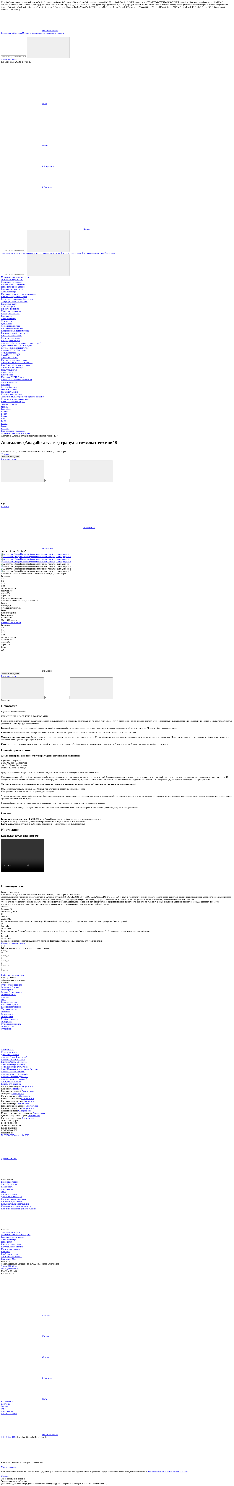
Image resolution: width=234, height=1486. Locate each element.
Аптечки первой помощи (13, 1072)
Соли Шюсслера (8, 292)
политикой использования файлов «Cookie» (168, 1472)
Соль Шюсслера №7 (10, 355)
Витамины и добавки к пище (14, 333)
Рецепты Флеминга (10, 309)
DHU (3, 421)
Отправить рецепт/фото (12, 279)
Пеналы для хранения (11, 1084)
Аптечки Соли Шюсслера (13, 1059)
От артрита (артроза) (10, 987)
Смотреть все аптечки (11, 1081)
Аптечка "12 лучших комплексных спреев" (21, 343)
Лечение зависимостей (11, 394)
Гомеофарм (6, 409)
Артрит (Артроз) (9, 382)
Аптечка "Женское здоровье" (14, 1076)
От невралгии (7, 1026)
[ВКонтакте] (6, 551)
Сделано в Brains (9, 1158)
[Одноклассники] (10, 551)
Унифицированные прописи (14, 301)
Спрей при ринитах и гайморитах (16, 362)
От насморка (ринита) (11, 1024)
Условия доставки (9, 1182)
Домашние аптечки (10, 1054)
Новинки (5, 1251)
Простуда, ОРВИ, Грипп (12, 377)
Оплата (25, 33)
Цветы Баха (6, 323)
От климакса (7, 1014)
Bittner (4, 416)
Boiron (4, 414)
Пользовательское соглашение (15, 1204)
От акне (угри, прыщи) (11, 992)
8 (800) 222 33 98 (9, 59)
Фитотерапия (7, 321)
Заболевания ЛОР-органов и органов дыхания (22, 397)
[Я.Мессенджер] (2, 551)
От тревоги (6, 1029)
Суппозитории (8, 306)
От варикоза (6, 1021)
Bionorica (5, 411)
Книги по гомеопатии (71, 253)
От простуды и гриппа (11, 985)
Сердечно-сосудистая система (15, 399)
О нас (32, 33)
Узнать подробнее (9, 1467)
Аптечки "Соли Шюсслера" (14, 1057)
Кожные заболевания (11, 1007)
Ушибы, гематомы (9, 1019)
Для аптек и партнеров (11, 1196)
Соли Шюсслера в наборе (13, 1064)
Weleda (4, 423)
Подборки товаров (9, 1254)
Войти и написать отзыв (12, 975)
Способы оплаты (9, 1184)
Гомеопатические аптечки (13, 287)
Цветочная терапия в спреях (14, 296)
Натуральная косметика (93, 253)
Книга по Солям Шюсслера (14, 1062)
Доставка (17, 33)
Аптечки (56, 253)
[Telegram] (14, 551)
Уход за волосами (9, 1009)
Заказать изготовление (11, 253)
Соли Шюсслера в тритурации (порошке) (20, 1069)
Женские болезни (9, 389)
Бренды (4, 406)
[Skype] (21, 551)
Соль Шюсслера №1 (10, 353)
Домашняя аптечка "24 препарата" (17, 345)
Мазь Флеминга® (9, 370)
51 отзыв (5, 454)
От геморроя (7, 1016)
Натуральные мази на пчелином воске (18, 294)
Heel (3, 419)
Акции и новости (56, 33)
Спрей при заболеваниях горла (15, 365)
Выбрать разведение (10, 457)
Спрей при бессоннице (11, 367)
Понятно (5, 1476)
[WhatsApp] (18, 551)
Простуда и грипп (9, 1004)
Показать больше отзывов (13, 943)
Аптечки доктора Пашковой (14, 1079)
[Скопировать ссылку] (25, 551)
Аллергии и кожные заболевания (16, 379)
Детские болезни (9, 387)
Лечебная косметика (10, 326)
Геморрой (5, 384)
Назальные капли (9, 304)
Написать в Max (8, 1259)
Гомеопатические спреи (12, 289)
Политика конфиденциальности (16, 1206)
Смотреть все (26, 1086)
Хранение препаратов (11, 311)
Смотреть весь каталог (11, 282)
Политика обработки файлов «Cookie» (19, 1209)
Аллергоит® (7, 372)
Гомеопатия (109, 253)
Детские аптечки (9, 1052)
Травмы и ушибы (9, 404)
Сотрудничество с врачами (13, 1199)
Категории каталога (10, 314)
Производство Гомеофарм (13, 284)
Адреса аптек (41, 33)
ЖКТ (3, 999)
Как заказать (7, 33)
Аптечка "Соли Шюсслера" (14, 350)
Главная (4, 426)
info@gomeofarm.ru (10, 1269)
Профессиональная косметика (15, 331)
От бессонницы (8, 994)
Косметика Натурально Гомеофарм (17, 299)
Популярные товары (10, 340)
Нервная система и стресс (13, 401)
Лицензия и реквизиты (11, 1201)
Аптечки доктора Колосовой (14, 1074)
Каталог (5, 428)
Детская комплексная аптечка (14, 348)
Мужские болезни (9, 392)
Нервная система (9, 1002)
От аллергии (7, 990)
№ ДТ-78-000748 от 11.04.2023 (15, 1135)
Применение (7, 375)
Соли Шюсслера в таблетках (14, 1067)
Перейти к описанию (11, 622)
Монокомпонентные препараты (37, 253)
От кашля (5, 1012)
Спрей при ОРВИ (9, 357)
